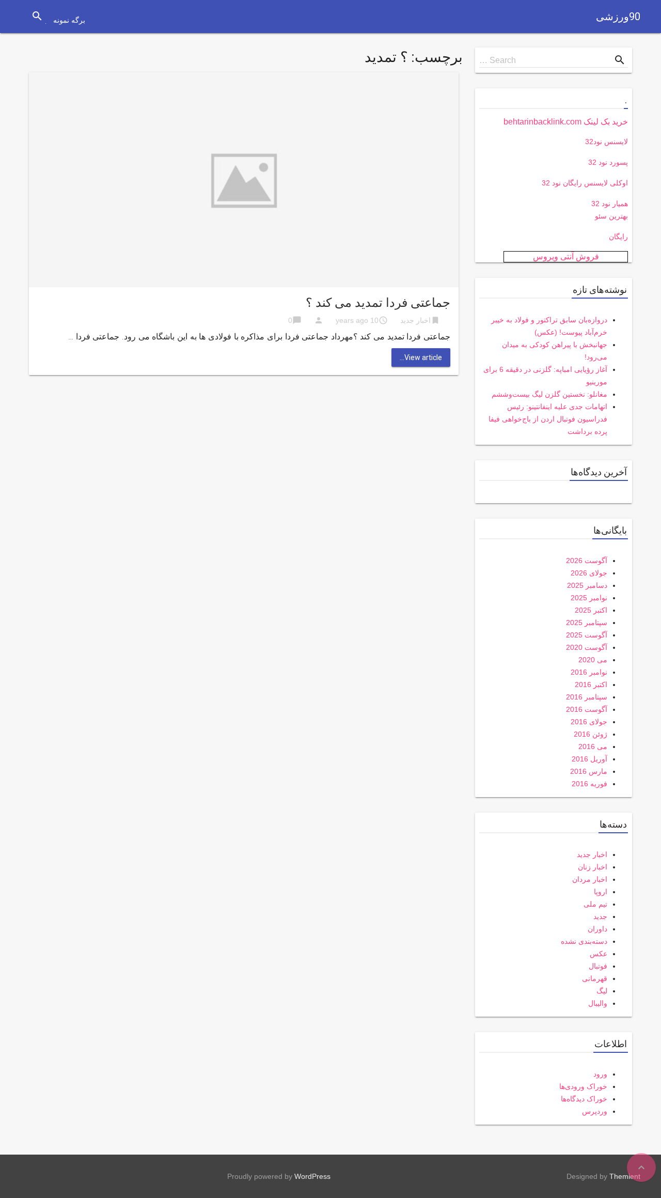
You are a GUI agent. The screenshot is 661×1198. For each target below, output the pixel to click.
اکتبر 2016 (591, 684)
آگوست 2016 (586, 709)
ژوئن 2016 (590, 734)
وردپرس (594, 1111)
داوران (597, 929)
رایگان (618, 236)
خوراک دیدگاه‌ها (584, 1099)
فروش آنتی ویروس (566, 256)
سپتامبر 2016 (586, 697)
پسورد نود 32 (608, 162)
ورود (600, 1074)
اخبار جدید (415, 320)
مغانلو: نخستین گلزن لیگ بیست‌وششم (549, 394)
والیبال (597, 1003)
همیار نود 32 (609, 203)
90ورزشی (618, 16)
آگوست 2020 (586, 647)
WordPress (312, 1176)
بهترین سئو (611, 216)
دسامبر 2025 (587, 585)
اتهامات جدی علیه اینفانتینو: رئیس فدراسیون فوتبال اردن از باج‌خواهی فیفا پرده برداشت (548, 418)
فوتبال (598, 966)
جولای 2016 (589, 722)
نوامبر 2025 (589, 598)
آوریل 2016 (589, 759)
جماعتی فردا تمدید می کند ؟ (378, 302)
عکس (598, 954)
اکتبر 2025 (591, 610)
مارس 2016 (588, 771)
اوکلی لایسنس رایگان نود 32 (585, 183)
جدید (600, 916)
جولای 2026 (589, 573)
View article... (421, 357)
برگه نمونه (69, 20)
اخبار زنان (592, 867)
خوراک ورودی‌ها (583, 1086)
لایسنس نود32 (606, 141)
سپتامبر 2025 (586, 622)
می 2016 (592, 746)
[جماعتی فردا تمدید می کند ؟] (244, 179)
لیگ (601, 991)
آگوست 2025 (586, 635)
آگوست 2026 (586, 560)
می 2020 (592, 660)
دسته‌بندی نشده (584, 941)
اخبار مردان (589, 879)
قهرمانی (594, 978)
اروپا (600, 892)
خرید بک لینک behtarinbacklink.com (565, 121)
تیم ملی (595, 904)
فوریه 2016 (589, 784)
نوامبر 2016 (589, 672)
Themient (624, 1176)
